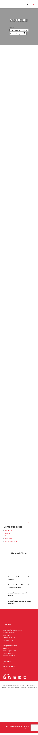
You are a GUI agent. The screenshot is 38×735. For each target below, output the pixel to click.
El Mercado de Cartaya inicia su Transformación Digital (19, 281)
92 (20, 523)
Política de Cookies (8, 653)
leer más (8, 93)
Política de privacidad (9, 651)
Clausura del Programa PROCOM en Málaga (15, 229)
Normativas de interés (9, 666)
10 (17, 523)
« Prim (12, 523)
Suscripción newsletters (10, 646)
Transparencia (7, 661)
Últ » (29, 523)
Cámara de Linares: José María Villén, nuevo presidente (18, 441)
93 (22, 523)
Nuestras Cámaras (8, 664)
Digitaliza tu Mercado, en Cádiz (19, 178)
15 (18, 523)
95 (24, 523)
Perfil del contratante (9, 656)
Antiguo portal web (8, 669)
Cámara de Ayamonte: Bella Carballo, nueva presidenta (17, 494)
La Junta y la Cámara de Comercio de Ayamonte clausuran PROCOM (16, 334)
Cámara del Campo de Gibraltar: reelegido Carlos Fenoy (17, 388)
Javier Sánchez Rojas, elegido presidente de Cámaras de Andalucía (18, 125)
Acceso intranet (7, 624)
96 (25, 523)
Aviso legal (6, 648)
